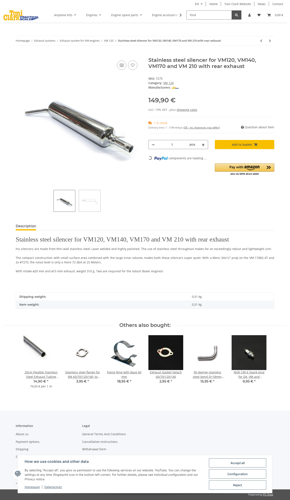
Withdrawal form (94, 449)
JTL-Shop (268, 494)
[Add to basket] (19, 54)
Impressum (32, 487)
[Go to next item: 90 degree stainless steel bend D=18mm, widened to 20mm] (270, 40)
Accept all (238, 463)
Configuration (237, 474)
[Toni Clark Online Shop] (21, 15)
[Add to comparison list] (121, 65)
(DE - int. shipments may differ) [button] (201, 127)
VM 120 (168, 83)
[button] (249, 15)
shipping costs (187, 110)
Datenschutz (53, 487)
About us (22, 434)
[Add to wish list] (132, 65)
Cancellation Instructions (100, 442)
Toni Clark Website (237, 4)
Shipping (22, 449)
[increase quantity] (203, 144)
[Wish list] (259, 15)
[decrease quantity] (153, 144)
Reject (237, 485)
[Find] (236, 15)
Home (213, 4)
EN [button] (197, 4)
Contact (277, 4)
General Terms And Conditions (104, 434)
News (262, 4)
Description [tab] (26, 226)
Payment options (27, 442)
